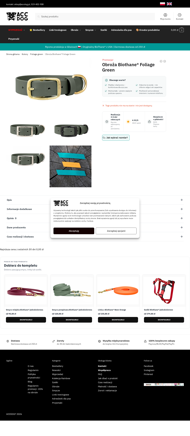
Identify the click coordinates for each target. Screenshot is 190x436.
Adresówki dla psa (61, 398)
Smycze (56, 390)
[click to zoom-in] (48, 86)
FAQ (100, 374)
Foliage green (36, 54)
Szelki (55, 382)
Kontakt (179, 19)
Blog (30, 381)
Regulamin (33, 370)
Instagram (149, 370)
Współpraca (104, 370)
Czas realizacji (105, 382)
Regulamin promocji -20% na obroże (35, 389)
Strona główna (12, 54)
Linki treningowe (60, 394)
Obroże (55, 386)
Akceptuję (74, 230)
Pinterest (148, 374)
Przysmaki (57, 402)
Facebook (148, 366)
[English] (169, 4)
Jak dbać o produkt (108, 378)
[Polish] (162, 4)
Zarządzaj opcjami (116, 230)
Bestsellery (57, 366)
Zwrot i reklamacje (107, 390)
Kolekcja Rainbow (61, 378)
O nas (31, 366)
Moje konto (165, 19)
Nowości (56, 370)
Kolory (25, 54)
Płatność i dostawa (107, 386)
